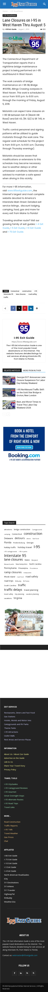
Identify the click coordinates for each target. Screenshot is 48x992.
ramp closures (13, 572)
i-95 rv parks (23, 551)
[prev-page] (4, 414)
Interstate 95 (8, 294)
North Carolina (35, 564)
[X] (19, 308)
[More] (37, 308)
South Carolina (10, 585)
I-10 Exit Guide (33, 228)
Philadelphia (23, 568)
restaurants (27, 573)
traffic (6, 297)
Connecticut (15, 291)
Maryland (34, 560)
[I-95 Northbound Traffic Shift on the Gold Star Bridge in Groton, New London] (9, 392)
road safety (32, 294)
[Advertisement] (24, 261)
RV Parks (26, 581)
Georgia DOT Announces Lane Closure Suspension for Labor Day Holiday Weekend (31, 380)
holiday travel (25, 547)
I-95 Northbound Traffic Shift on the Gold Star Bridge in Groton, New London (30, 392)
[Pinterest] (25, 308)
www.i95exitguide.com (20, 190)
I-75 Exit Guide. (16, 231)
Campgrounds (37, 530)
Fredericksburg (19, 543)
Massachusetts (9, 564)
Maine (27, 560)
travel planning (31, 590)
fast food (36, 538)
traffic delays (13, 589)
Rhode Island (9, 576)
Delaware (8, 538)
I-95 (35, 291)
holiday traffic (10, 547)
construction (26, 291)
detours (20, 538)
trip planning (19, 594)
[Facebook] (13, 308)
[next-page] (8, 414)
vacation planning (32, 594)
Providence (34, 568)
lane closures (21, 294)
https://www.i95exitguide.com (24, 342)
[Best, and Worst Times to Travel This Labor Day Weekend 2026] (9, 404)
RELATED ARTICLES (12, 371)
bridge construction (22, 529)
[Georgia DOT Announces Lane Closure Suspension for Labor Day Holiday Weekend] (9, 380)
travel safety (8, 594)
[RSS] (27, 973)
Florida (7, 542)
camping (7, 534)
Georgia (30, 542)
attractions (8, 529)
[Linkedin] (30, 308)
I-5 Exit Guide (17, 228)
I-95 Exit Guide (11, 29)
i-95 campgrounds (10, 551)
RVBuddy (18, 581)
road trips (8, 581)
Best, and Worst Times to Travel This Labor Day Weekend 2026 (29, 405)
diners (28, 538)
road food (20, 577)
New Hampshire (21, 564)
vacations (8, 598)
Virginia (18, 598)
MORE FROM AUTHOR (32, 371)
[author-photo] (24, 334)
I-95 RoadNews (16, 11)
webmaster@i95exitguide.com (24, 955)
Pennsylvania (10, 568)
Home (5, 11)
